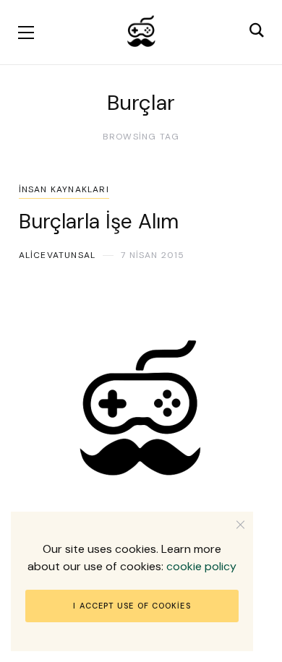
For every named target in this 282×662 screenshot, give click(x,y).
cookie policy (201, 566)
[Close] (240, 524)
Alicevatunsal (57, 255)
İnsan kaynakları (64, 189)
